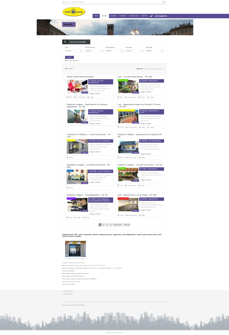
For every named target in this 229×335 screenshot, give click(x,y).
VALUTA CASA (133, 16)
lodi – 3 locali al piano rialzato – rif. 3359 (135, 77)
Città (66, 47)
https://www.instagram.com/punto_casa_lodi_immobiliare (79, 279)
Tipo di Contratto (90, 47)
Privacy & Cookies (68, 291)
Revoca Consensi (68, 294)
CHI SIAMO (122, 16)
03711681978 (161, 16)
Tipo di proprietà (110, 47)
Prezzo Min (129, 47)
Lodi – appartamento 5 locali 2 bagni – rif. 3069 (137, 195)
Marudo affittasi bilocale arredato (80, 77)
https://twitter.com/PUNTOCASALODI (73, 276)
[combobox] (74, 50)
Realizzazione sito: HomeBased (114, 332)
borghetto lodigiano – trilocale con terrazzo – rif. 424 (140, 165)
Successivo (117, 224)
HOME (96, 16)
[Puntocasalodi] (73, 12)
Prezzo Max (149, 47)
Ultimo (126, 224)
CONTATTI (144, 16)
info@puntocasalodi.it (77, 2)
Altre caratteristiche (72, 60)
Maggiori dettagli (95, 93)
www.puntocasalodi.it (68, 271)
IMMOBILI (104, 16)
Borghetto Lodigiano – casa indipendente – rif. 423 (87, 195)
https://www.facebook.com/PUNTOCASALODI (75, 273)
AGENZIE (113, 16)
